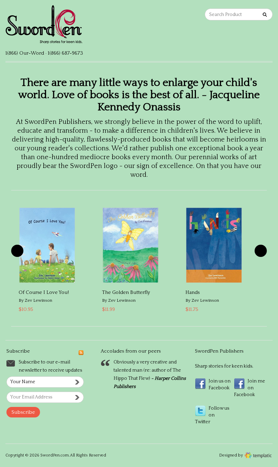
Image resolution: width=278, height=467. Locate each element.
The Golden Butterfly (126, 292)
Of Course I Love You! (44, 292)
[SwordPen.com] (72, 27)
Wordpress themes (258, 454)
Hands (192, 292)
